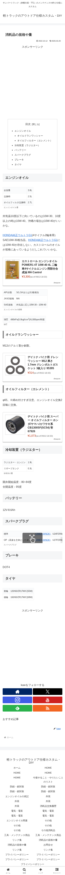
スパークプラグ (22, 154)
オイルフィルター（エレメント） (34, 140)
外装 (48, 796)
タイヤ (18, 164)
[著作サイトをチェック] (17, 691)
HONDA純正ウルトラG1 (17, 235)
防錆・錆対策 (17, 786)
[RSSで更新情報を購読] (47, 708)
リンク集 (17, 840)
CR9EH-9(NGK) (42, 540)
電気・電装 (17, 810)
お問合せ (48, 844)
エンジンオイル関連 (17, 820)
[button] (58, 581)
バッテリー (20, 150)
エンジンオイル (22, 131)
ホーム (17, 767)
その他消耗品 (48, 830)
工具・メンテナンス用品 (17, 835)
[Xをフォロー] (47, 691)
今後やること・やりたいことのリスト (48, 779)
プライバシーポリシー (17, 854)
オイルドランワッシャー (30, 135)
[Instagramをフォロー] (17, 700)
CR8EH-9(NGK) (42, 534)
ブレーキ (19, 159)
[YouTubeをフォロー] (47, 700)
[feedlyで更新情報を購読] (17, 708)
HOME (48, 767)
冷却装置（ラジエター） (27, 145)
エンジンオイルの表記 (17, 796)
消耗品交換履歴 (48, 806)
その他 (48, 820)
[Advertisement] (32, 81)
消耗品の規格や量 (48, 840)
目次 (28, 124)
